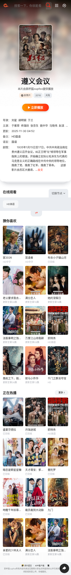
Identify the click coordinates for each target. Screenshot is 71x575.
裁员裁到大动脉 (34, 509)
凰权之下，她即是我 (13, 378)
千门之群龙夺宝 (57, 378)
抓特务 (52, 338)
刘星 (14, 120)
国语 (14, 141)
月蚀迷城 (30, 429)
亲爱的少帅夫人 (12, 550)
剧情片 (27, 95)
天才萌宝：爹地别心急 (35, 469)
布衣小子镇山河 (57, 257)
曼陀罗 (52, 469)
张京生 (34, 125)
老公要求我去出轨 (13, 297)
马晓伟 (53, 125)
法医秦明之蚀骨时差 (13, 338)
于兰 (30, 120)
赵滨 (61, 125)
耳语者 (29, 257)
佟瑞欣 (25, 125)
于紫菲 (16, 125)
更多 (61, 392)
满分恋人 (30, 297)
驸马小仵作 (31, 378)
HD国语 (11, 204)
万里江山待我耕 (34, 338)
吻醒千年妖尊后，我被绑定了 (13, 509)
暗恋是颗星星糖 (12, 469)
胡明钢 (22, 120)
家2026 (7, 257)
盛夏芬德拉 (9, 429)
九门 (50, 509)
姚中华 (44, 125)
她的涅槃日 (54, 297)
